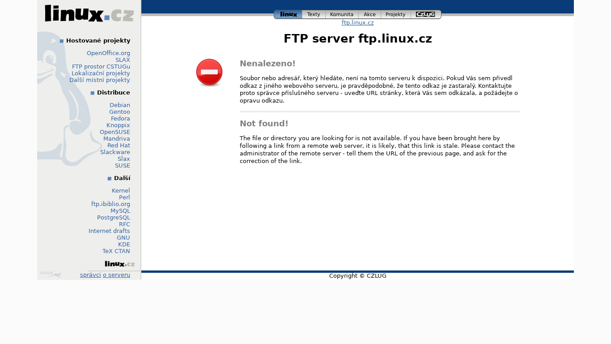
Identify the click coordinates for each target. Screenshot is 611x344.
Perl (124, 197)
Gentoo (119, 111)
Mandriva (116, 138)
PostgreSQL (113, 217)
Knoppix (118, 125)
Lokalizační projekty (101, 73)
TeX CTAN (116, 251)
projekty (396, 13)
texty (314, 13)
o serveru (116, 274)
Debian (120, 105)
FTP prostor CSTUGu (101, 66)
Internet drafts (109, 231)
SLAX (122, 59)
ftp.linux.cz (358, 22)
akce (370, 13)
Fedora (120, 118)
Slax (124, 158)
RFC (124, 224)
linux (288, 13)
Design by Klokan (52, 274)
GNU (123, 237)
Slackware (115, 152)
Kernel (121, 190)
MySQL (120, 210)
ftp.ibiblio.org (110, 204)
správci (90, 274)
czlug (426, 13)
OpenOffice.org (108, 53)
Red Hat (118, 145)
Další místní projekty (99, 80)
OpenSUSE (115, 132)
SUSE (122, 165)
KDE (124, 244)
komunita (342, 13)
